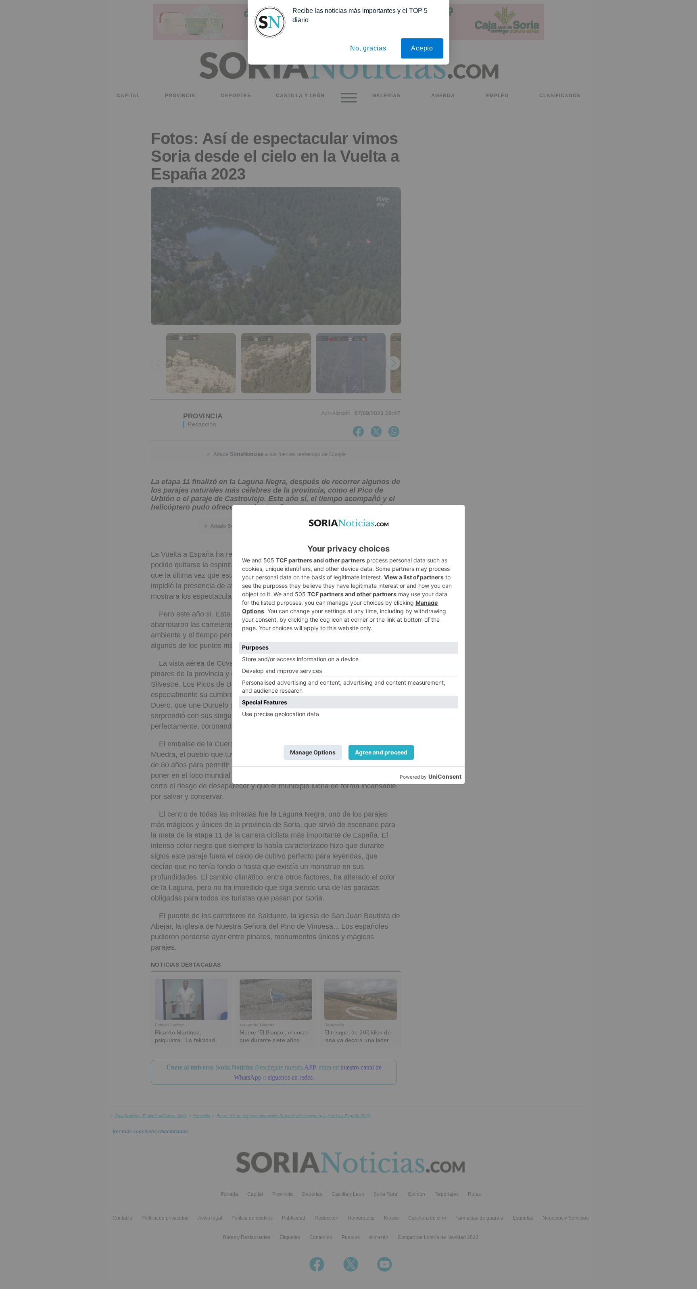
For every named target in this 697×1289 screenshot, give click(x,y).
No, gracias (368, 48)
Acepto (422, 48)
